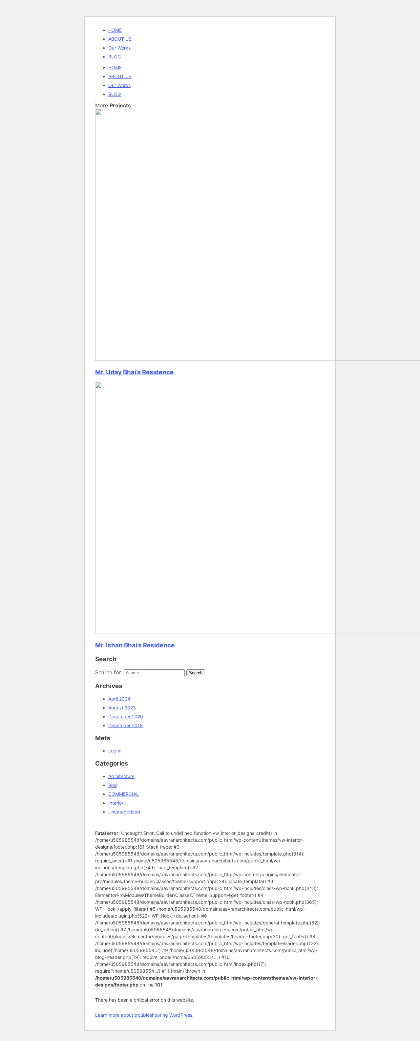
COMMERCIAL (123, 794)
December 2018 (125, 725)
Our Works (119, 48)
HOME (115, 30)
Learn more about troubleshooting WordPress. (144, 1015)
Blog (113, 785)
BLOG (114, 56)
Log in (114, 750)
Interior (115, 803)
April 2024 (119, 699)
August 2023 (122, 707)
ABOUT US (120, 39)
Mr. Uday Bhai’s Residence (134, 372)
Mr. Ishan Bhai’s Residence (135, 645)
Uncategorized (124, 811)
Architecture (121, 776)
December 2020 (125, 716)
